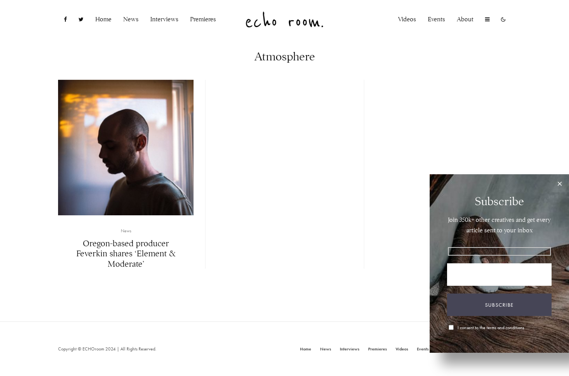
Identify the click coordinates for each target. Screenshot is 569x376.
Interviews (164, 19)
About (465, 19)
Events (436, 19)
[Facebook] (65, 19)
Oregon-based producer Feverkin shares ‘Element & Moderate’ (126, 254)
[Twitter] (81, 19)
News (131, 19)
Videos (407, 19)
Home (103, 19)
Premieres (203, 19)
